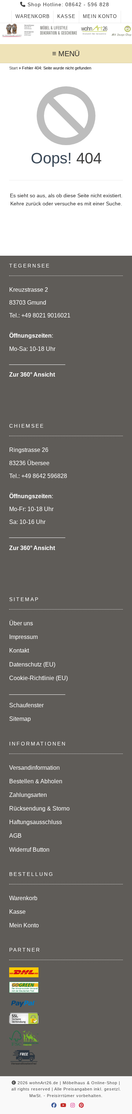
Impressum (23, 637)
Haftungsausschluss (35, 822)
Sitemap (20, 719)
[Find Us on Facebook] (54, 1105)
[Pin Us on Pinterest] (81, 1105)
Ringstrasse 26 (28, 450)
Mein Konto (100, 16)
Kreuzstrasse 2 (28, 290)
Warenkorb (32, 16)
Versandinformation (34, 768)
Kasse (66, 16)
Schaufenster (26, 705)
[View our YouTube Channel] (63, 1105)
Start (13, 68)
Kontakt (19, 650)
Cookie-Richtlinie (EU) (38, 678)
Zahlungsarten (28, 795)
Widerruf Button (29, 850)
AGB (15, 836)
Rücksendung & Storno (39, 808)
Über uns (21, 623)
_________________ (37, 692)
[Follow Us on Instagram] (72, 1105)
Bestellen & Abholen (35, 781)
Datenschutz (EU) (32, 664)
